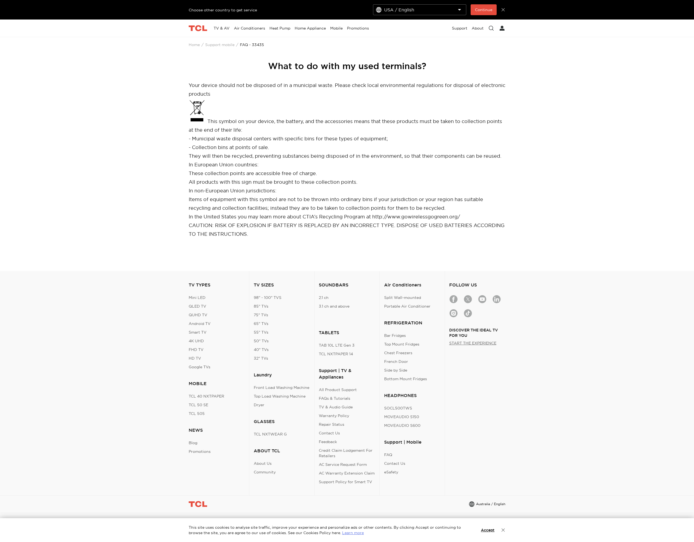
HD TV (195, 358)
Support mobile (219, 44)
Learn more (353, 532)
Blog (193, 442)
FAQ (388, 454)
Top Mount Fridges (401, 344)
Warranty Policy (334, 415)
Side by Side (395, 370)
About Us (263, 463)
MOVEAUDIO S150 (401, 416)
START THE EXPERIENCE (472, 343)
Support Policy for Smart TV (345, 481)
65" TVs (261, 323)
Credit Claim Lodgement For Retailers (345, 453)
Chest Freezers (398, 352)
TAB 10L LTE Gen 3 (337, 345)
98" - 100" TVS (267, 297)
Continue (483, 9)
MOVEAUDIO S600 (402, 425)
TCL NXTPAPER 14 (336, 353)
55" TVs (261, 332)
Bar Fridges (395, 335)
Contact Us (329, 433)
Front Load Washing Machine (281, 387)
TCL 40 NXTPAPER (206, 396)
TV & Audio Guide (336, 407)
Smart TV (198, 332)
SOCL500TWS (398, 408)
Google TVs (199, 366)
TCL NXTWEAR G (270, 434)
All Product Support (338, 389)
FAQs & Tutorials (334, 398)
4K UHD (196, 340)
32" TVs (261, 358)
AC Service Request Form (343, 464)
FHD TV (196, 349)
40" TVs (261, 349)
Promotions (200, 451)
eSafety (391, 472)
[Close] (503, 530)
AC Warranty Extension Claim (347, 473)
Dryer (259, 404)
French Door (396, 361)
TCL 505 (197, 413)
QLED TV (197, 306)
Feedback (328, 441)
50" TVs (261, 340)
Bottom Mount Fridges (405, 378)
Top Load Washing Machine (280, 396)
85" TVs (261, 306)
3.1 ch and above (334, 306)
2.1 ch (324, 297)
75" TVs (261, 314)
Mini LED (197, 297)
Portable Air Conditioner (407, 306)
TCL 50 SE (198, 404)
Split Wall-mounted (402, 297)
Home (194, 44)
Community (265, 472)
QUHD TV (198, 314)
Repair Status (331, 424)
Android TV (200, 323)
